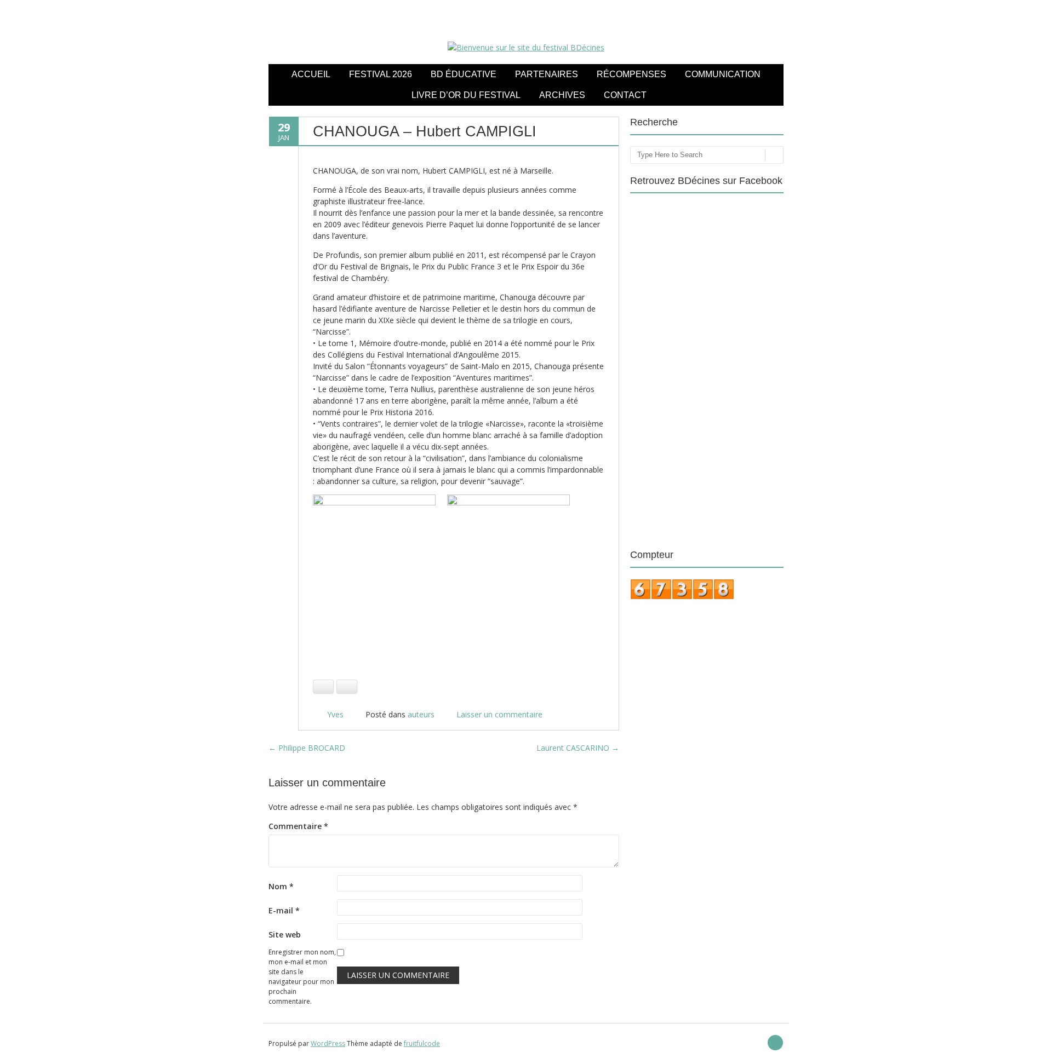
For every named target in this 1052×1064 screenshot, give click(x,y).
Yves (335, 714)
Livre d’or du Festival (466, 95)
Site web (284, 934)
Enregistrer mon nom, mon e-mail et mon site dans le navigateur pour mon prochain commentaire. (302, 976)
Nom (281, 886)
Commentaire (298, 826)
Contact (625, 95)
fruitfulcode (422, 1043)
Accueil (310, 74)
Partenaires (546, 74)
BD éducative (463, 74)
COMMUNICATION (723, 74)
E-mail (284, 910)
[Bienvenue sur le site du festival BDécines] (526, 47)
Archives (562, 95)
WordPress (328, 1043)
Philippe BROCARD (306, 748)
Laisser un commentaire (499, 714)
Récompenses (631, 74)
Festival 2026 (380, 74)
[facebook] (775, 1042)
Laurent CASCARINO (577, 748)
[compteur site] (682, 597)
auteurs (421, 714)
